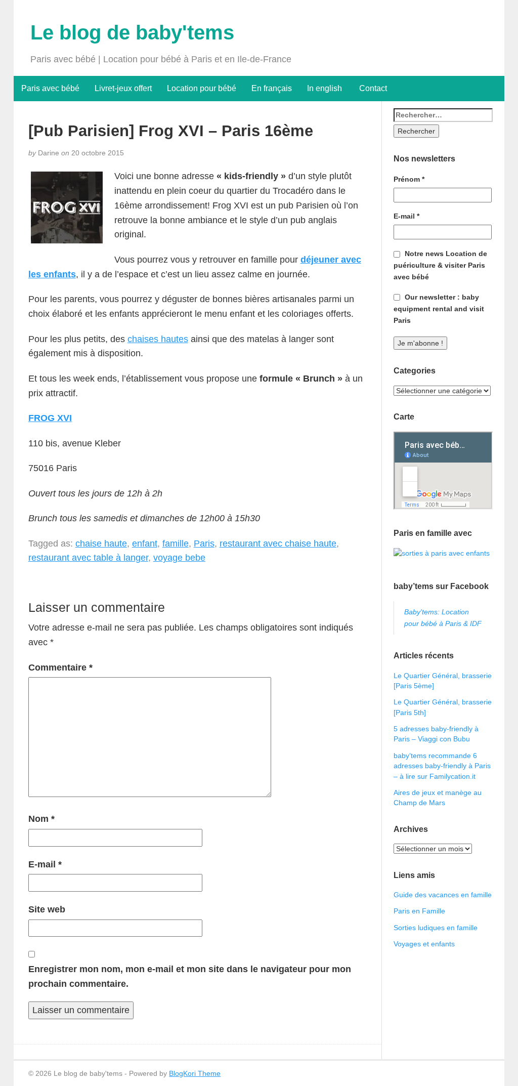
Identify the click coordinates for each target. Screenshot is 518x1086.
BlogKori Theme (195, 1073)
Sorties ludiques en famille (436, 928)
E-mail (45, 864)
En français (271, 88)
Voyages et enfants (424, 944)
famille (175, 543)
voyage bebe (179, 558)
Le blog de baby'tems (132, 32)
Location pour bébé (201, 88)
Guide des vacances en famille (443, 895)
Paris (204, 543)
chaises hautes (157, 339)
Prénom (409, 179)
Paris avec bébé (50, 88)
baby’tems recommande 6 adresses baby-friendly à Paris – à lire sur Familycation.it (442, 765)
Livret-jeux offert (123, 88)
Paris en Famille (419, 911)
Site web (46, 909)
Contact (372, 88)
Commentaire (60, 667)
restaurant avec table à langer (88, 558)
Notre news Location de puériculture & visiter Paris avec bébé (440, 265)
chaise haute (101, 543)
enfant (144, 543)
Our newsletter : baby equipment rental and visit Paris (439, 308)
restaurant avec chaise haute (278, 543)
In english (324, 88)
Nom (41, 819)
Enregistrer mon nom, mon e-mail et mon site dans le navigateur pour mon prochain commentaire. (189, 976)
